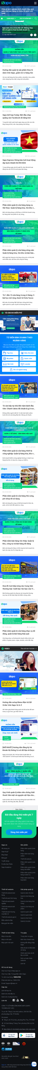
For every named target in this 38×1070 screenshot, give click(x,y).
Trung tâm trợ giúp (27, 936)
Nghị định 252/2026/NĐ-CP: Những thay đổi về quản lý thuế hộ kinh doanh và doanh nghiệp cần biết (17, 29)
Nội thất (10, 364)
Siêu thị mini (29, 353)
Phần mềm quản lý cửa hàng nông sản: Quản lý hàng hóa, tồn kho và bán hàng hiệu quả (19, 251)
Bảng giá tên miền (7, 923)
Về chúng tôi (6, 848)
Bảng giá (4, 858)
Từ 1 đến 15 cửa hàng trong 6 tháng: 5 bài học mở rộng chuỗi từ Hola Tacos (18, 296)
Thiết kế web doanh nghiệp (8, 902)
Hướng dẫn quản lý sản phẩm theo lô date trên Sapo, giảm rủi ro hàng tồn (18, 71)
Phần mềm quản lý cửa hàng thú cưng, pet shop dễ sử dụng (18, 497)
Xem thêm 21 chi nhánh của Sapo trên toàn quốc (19, 1029)
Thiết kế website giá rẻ (9, 917)
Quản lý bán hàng (9, 62)
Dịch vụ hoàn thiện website (26, 959)
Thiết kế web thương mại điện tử (8, 913)
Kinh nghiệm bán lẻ (9, 150)
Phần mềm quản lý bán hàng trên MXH (28, 868)
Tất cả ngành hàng (20, 370)
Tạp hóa (10, 353)
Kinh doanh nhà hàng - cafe (12, 576)
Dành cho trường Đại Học (9, 997)
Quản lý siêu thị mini (27, 893)
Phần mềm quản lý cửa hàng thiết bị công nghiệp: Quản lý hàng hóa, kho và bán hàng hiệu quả (18, 452)
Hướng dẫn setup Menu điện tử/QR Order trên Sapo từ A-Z (17, 703)
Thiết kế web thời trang (9, 898)
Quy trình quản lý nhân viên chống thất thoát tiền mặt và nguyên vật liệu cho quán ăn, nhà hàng (19, 794)
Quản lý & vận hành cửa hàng (12, 60)
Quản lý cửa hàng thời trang (27, 902)
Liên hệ (23, 963)
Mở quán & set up (9, 285)
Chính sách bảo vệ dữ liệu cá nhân (27, 954)
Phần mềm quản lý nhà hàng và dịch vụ (28, 874)
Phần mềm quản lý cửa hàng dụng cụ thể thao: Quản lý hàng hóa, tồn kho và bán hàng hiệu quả (19, 206)
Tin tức (6, 737)
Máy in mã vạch (6, 939)
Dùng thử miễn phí (19, 832)
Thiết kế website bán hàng (8, 894)
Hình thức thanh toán (27, 939)
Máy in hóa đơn (6, 936)
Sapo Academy (6, 867)
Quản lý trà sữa (25, 921)
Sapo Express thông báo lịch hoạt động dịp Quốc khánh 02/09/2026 (19, 161)
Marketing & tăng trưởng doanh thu (14, 107)
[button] (35, 3)
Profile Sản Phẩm (7, 864)
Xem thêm (19, 809)
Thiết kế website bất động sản (8, 908)
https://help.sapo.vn (13, 971)
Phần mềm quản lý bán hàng (28, 850)
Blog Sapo (5, 855)
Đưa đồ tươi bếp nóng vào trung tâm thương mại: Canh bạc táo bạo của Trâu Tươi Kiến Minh (19, 587)
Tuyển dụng (5, 861)
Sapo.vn (4, 1065)
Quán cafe (28, 358)
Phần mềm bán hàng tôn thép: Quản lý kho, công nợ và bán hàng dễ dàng (18, 542)
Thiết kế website (26, 859)
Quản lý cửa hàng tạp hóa (27, 897)
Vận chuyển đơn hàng (10, 148)
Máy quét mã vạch (7, 943)
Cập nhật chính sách (10, 34)
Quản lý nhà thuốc (26, 918)
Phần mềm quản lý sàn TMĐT (28, 863)
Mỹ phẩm (10, 358)
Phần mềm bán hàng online (27, 855)
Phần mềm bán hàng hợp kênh (27, 879)
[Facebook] (14, 1000)
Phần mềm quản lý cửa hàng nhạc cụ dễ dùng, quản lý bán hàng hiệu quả (19, 632)
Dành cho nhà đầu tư (8, 994)
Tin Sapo (6, 739)
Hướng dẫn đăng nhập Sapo (28, 944)
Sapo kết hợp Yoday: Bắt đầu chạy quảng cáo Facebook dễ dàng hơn (17, 116)
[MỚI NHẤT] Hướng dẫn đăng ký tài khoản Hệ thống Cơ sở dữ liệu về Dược (19, 748)
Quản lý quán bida (26, 915)
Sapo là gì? (5, 852)
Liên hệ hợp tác (6, 991)
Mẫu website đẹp (7, 920)
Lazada (27, 364)
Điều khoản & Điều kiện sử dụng (28, 949)
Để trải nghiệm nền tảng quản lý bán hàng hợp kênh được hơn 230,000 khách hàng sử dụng (19, 823)
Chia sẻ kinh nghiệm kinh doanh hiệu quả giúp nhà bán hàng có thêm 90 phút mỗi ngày (18, 11)
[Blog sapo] (22, 1000)
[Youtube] (18, 1000)
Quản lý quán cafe (26, 912)
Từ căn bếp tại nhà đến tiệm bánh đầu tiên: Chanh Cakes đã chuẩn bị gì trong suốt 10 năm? (19, 407)
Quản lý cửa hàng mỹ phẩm (27, 908)
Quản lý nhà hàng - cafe (11, 287)
